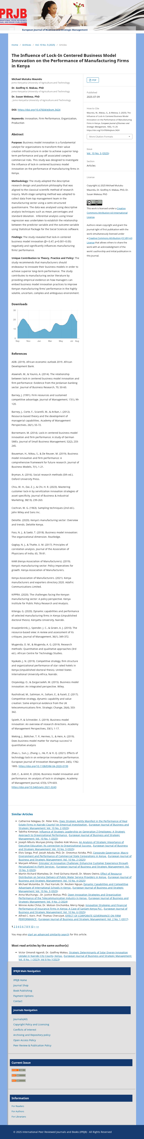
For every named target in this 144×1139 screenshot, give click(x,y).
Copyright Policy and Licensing (31, 1024)
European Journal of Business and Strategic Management (55, 29)
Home (15, 44)
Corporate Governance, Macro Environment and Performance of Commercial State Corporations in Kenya (73, 854)
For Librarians (19, 1116)
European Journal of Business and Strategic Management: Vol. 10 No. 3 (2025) (73, 847)
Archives (26, 44)
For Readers (18, 1106)
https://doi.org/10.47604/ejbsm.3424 (39, 109)
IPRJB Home (20, 980)
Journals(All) (20, 1019)
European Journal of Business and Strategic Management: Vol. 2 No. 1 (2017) (83, 919)
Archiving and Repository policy (31, 1035)
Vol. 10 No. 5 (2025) (45, 44)
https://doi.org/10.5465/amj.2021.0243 (34, 787)
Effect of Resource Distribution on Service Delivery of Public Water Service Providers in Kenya (70, 875)
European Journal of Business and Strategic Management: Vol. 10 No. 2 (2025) (75, 857)
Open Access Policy (24, 1040)
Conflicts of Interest (24, 1029)
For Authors (18, 1111)
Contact (17, 1001)
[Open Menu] (11, 29)
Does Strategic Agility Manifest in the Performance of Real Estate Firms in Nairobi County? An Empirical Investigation (73, 822)
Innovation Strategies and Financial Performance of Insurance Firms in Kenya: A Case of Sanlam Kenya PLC (73, 906)
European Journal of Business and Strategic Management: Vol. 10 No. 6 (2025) (73, 910)
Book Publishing (22, 990)
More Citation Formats (101, 136)
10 (32, 926)
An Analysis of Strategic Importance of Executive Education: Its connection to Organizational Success (71, 843)
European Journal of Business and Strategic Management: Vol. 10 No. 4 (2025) (75, 878)
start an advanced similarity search (48, 934)
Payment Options (23, 996)
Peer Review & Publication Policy (32, 1045)
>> (37, 926)
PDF (94, 80)
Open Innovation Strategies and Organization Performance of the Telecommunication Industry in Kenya (70, 896)
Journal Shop (20, 985)
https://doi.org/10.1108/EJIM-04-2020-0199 (43, 766)
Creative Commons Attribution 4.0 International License (107, 213)
